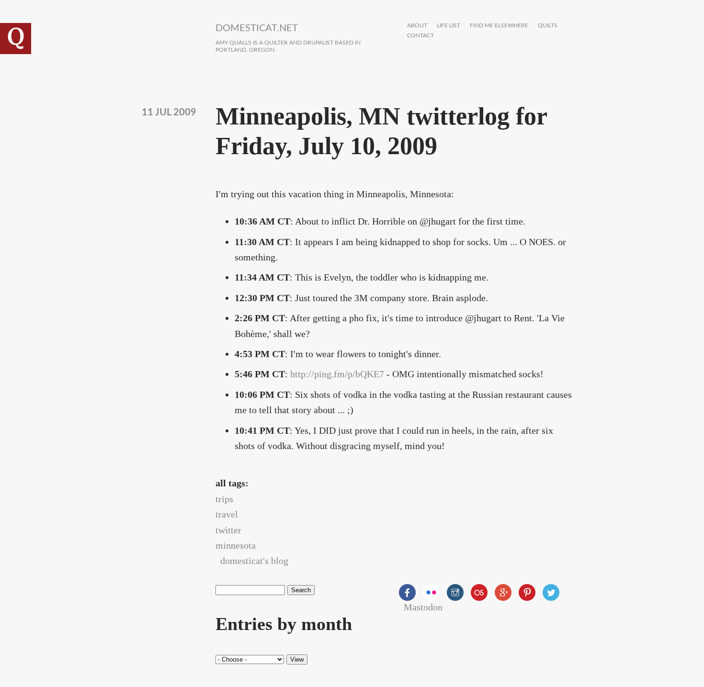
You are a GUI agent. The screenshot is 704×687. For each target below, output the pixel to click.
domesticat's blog (254, 560)
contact (420, 35)
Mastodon (423, 607)
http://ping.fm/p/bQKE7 (337, 374)
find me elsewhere (499, 25)
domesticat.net (257, 28)
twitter (228, 530)
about (417, 25)
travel (227, 514)
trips (224, 499)
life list (448, 25)
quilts (547, 25)
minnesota (236, 545)
